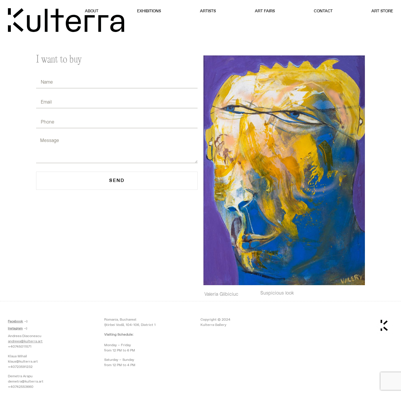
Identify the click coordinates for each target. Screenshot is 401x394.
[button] (18, 322)
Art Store (382, 11)
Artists (208, 11)
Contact (323, 11)
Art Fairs (265, 11)
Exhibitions (149, 11)
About (91, 11)
